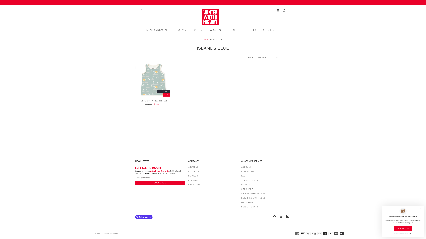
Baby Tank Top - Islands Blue (153, 101)
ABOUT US (193, 167)
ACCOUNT (246, 167)
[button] (143, 10)
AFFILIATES (193, 171)
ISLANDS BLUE (216, 39)
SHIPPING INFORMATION (253, 193)
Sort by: (251, 57)
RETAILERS (193, 176)
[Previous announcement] (140, 2)
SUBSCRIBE (160, 183)
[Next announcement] (285, 2)
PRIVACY (245, 185)
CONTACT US (247, 171)
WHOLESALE (194, 185)
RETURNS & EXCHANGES (253, 198)
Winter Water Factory (110, 233)
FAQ (243, 176)
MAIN (206, 39)
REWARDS (193, 180)
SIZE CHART (247, 189)
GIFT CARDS (247, 202)
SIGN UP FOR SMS (249, 207)
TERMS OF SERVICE (250, 180)
